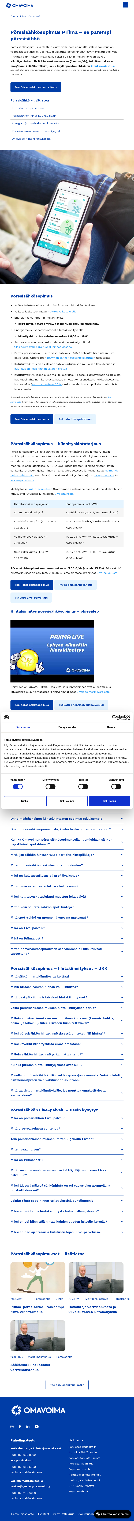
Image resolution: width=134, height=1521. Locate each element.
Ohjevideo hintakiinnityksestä (31, 138)
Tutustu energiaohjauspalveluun (81, 705)
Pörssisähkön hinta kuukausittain (34, 115)
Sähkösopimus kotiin (82, 1446)
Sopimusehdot (78, 1491)
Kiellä (24, 800)
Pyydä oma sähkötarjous (75, 584)
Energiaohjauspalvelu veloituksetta (35, 123)
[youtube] (37, 1426)
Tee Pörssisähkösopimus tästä (36, 87)
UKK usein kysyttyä (81, 1486)
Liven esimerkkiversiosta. (93, 691)
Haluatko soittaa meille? (85, 1474)
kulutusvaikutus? (40, 489)
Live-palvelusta (104, 475)
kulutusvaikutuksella (62, 311)
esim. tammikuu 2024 (47, 384)
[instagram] (12, 1426)
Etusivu (14, 16)
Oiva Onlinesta (64, 493)
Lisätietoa (76, 1440)
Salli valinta (67, 800)
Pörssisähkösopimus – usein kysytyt (36, 131)
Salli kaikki (109, 800)
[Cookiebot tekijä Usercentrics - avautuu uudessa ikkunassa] (114, 717)
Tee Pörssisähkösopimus (32, 419)
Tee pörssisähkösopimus (32, 705)
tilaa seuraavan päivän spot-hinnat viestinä (43, 347)
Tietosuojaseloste (22, 1514)
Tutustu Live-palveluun (28, 108)
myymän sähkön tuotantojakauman (71, 357)
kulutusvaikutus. (103, 66)
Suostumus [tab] (23, 727)
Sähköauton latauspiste (84, 1458)
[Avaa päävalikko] (125, 4)
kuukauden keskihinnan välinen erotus (40, 368)
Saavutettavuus (63, 1514)
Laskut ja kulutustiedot (84, 1480)
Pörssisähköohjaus (81, 1463)
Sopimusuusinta (80, 1469)
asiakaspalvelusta (22, 480)
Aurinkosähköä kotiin (83, 1452)
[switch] (50, 786)
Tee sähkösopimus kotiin (67, 1385)
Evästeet (43, 1514)
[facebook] (20, 1426)
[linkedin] (27, 1426)
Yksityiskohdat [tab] (67, 727)
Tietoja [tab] (111, 727)
